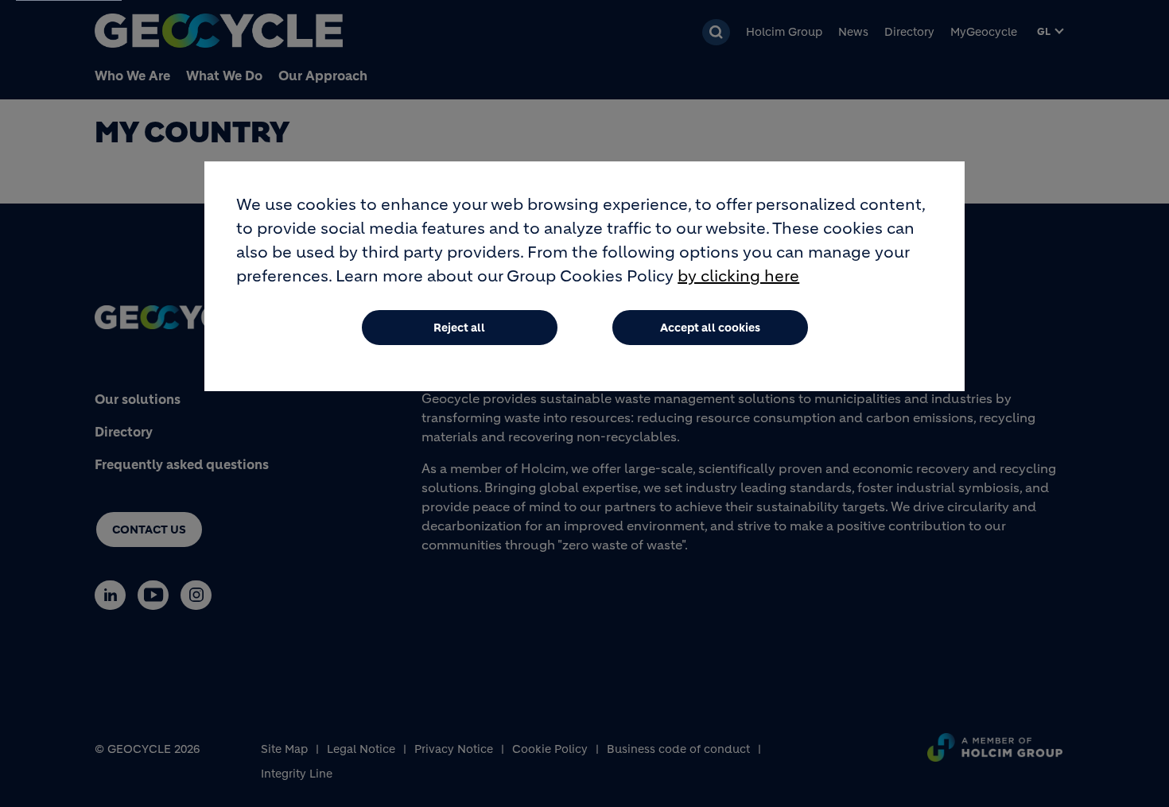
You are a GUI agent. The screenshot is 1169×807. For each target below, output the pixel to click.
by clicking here (738, 276)
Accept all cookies (710, 327)
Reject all (459, 327)
